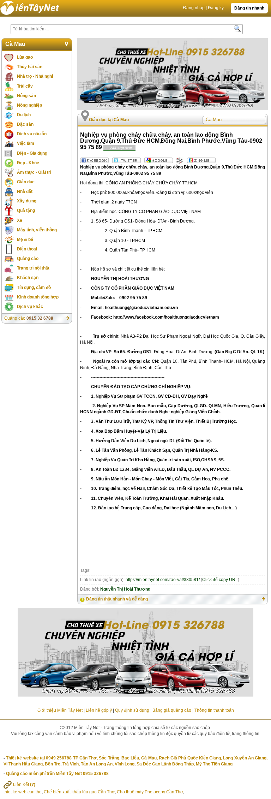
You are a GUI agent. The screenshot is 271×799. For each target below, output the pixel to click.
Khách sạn (27, 277)
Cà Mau (15, 44)
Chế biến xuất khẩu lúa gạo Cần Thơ (79, 791)
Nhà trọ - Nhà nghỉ (35, 76)
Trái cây (25, 86)
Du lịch (24, 114)
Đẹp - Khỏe (28, 162)
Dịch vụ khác (30, 306)
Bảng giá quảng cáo (171, 710)
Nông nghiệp (29, 105)
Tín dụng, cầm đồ (34, 287)
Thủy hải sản (29, 66)
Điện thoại (27, 249)
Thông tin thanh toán (214, 710)
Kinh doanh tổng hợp (38, 297)
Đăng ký (216, 7)
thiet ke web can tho (23, 791)
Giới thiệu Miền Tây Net (60, 710)
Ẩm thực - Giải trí (34, 172)
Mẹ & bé (25, 239)
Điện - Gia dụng (32, 153)
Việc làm (25, 143)
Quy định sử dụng (132, 710)
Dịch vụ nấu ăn (32, 133)
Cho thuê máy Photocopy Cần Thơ (150, 791)
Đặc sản (25, 124)
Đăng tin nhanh (249, 8)
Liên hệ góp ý (99, 710)
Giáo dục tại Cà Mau (109, 119)
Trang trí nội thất (33, 268)
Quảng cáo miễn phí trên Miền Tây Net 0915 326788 (57, 773)
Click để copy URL (220, 579)
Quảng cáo (27, 258)
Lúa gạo (25, 57)
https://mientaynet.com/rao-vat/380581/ (163, 579)
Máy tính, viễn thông (37, 229)
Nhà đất (24, 191)
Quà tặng (26, 210)
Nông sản (26, 95)
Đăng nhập (194, 7)
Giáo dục (26, 181)
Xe (19, 220)
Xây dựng (26, 201)
